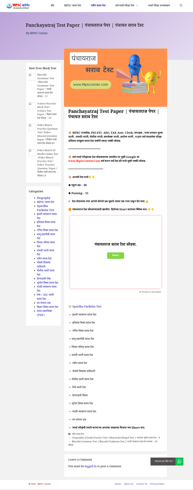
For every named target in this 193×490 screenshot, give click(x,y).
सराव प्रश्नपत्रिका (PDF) (44, 313)
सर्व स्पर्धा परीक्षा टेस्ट (124, 6)
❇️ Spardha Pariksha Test (84, 307)
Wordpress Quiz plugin (151, 292)
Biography (43, 198)
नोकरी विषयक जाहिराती (43, 265)
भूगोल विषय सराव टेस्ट (47, 283)
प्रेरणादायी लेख (44, 279)
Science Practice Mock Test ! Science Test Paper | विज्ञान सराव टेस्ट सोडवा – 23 (46, 111)
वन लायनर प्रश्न (44, 303)
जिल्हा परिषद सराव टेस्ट (46, 245)
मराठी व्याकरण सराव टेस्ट (47, 289)
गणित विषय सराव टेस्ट (47, 231)
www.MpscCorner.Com (84, 161)
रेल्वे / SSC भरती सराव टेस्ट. (45, 297)
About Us (128, 484)
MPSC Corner (39, 33)
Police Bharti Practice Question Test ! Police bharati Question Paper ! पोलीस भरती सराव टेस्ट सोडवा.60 (47, 135)
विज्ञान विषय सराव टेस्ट (47, 307)
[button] (181, 6)
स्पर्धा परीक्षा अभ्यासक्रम (159, 6)
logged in (91, 467)
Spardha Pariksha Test (45, 208)
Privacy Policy (157, 484)
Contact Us (141, 484)
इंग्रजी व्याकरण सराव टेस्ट (47, 216)
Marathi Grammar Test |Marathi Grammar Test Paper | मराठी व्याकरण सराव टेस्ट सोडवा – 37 (45, 86)
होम (52, 6)
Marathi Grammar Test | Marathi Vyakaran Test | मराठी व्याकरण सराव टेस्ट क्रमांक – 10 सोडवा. (112, 443)
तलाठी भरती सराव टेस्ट (45, 253)
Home (118, 484)
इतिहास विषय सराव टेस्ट (46, 225)
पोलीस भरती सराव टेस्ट (46, 273)
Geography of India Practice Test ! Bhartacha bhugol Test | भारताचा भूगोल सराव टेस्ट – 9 (116, 438)
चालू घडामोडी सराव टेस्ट (46, 237)
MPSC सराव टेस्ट (72, 6)
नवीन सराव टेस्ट (98, 6)
